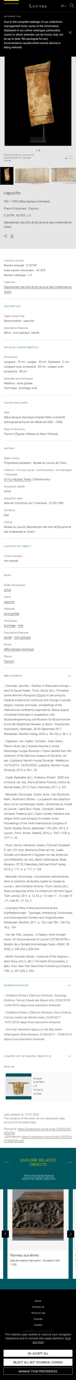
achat (7, 589)
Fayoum (9, 661)
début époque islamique (19, 649)
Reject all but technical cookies (38, 1362)
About (38, 1301)
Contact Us (38, 1307)
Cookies (38, 1319)
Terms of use (38, 1313)
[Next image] (69, 176)
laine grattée (11, 613)
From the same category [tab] (39, 1179)
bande (8, 637)
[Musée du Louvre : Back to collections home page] (38, 5)
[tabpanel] (38, 1234)
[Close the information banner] (70, 32)
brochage (10, 625)
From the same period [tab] (39, 1175)
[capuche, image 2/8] (32, 176)
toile (20, 625)
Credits (38, 1325)
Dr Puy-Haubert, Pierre (17, 479)
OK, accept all (38, 1353)
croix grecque (22, 637)
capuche (9, 601)
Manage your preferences (38, 1371)
